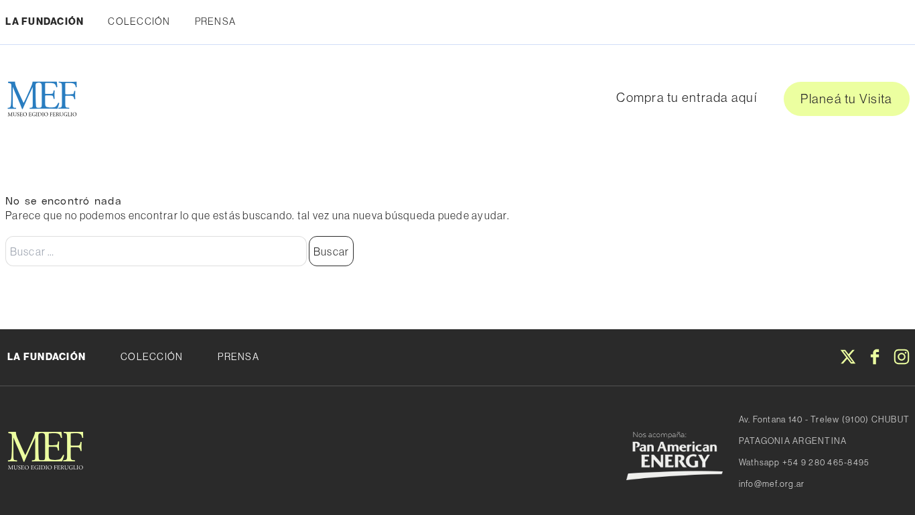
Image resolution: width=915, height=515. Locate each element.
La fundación (46, 357)
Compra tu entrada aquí (686, 97)
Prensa (215, 21)
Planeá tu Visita (846, 99)
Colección (139, 21)
